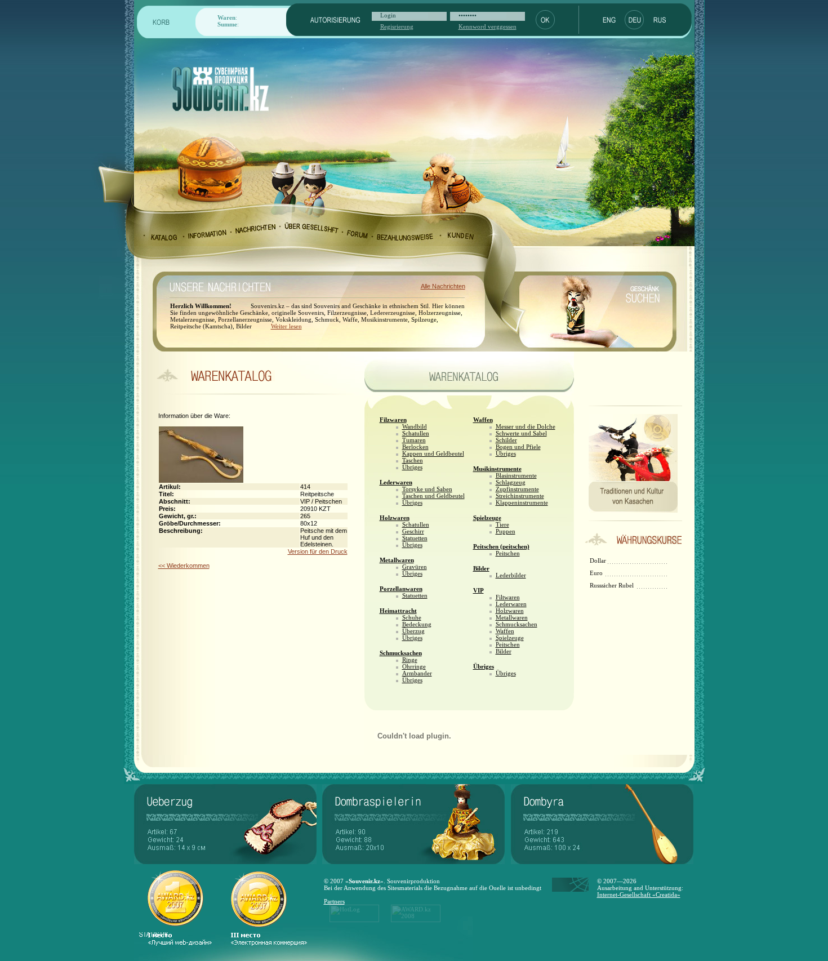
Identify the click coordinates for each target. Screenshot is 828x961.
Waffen (483, 419)
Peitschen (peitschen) (501, 546)
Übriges (412, 467)
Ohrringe (414, 666)
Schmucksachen (401, 652)
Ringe (409, 659)
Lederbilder (511, 575)
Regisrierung (396, 26)
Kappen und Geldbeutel (433, 453)
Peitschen (508, 553)
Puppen (505, 531)
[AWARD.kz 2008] (415, 919)
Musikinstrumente (497, 468)
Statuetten (415, 538)
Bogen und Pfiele (518, 446)
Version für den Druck (318, 551)
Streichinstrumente (520, 495)
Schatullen (415, 433)
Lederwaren (396, 482)
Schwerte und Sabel (521, 433)
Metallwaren (397, 560)
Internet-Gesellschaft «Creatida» (638, 894)
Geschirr (413, 531)
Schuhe (411, 617)
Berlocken (415, 446)
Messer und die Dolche (525, 426)
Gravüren (414, 566)
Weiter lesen (286, 326)
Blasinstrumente (516, 475)
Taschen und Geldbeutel (433, 495)
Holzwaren (394, 517)
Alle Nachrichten (443, 286)
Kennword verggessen (487, 26)
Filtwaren (508, 597)
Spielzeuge (487, 517)
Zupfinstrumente (517, 489)
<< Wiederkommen (184, 565)
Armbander (417, 673)
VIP (478, 590)
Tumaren (414, 440)
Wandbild (414, 426)
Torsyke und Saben (427, 489)
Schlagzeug (511, 482)
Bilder (481, 568)
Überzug (413, 631)
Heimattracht (398, 610)
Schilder (506, 440)
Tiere (502, 524)
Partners (334, 901)
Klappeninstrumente (522, 502)
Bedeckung (416, 624)
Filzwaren (393, 419)
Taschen (412, 460)
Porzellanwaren (401, 588)
